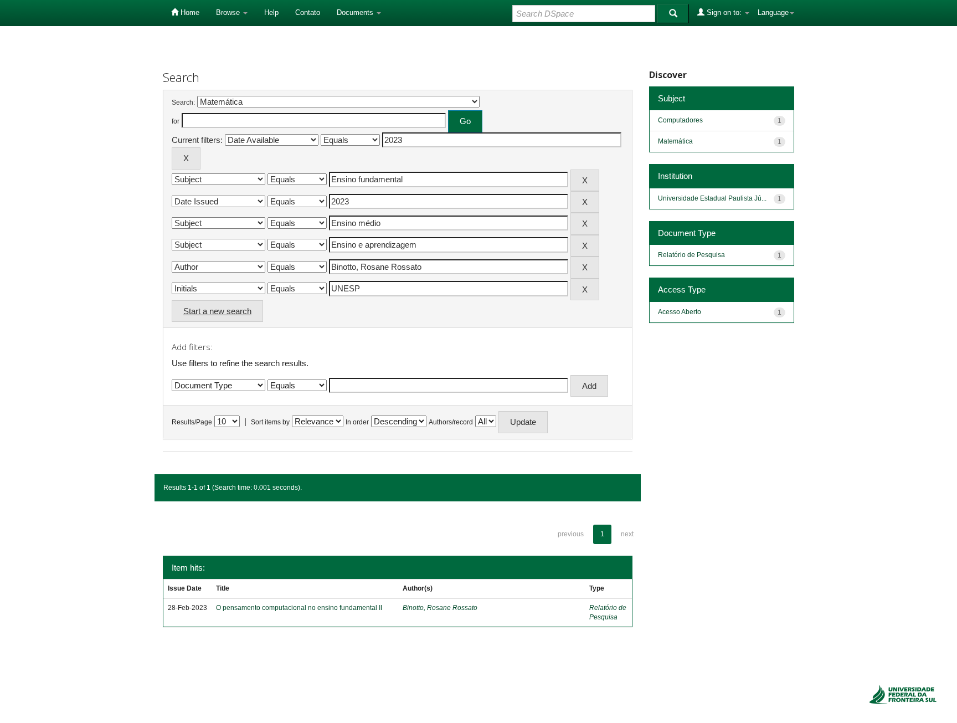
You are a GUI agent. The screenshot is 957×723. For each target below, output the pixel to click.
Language (773, 12)
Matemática (675, 141)
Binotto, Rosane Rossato (440, 608)
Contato (307, 12)
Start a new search (217, 311)
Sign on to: (724, 12)
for (175, 121)
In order (357, 422)
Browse (229, 12)
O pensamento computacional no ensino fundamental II (299, 608)
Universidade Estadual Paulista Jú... (712, 198)
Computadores (680, 120)
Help (271, 12)
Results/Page (192, 422)
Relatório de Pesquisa (691, 255)
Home (188, 12)
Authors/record (451, 422)
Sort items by (270, 422)
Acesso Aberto (679, 312)
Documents (356, 12)
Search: (183, 102)
